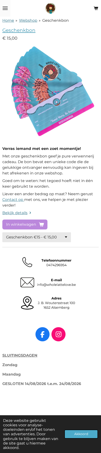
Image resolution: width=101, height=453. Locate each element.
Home (8, 20)
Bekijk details (14, 213)
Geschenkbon (55, 20)
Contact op (13, 199)
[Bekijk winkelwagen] (96, 8)
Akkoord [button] (81, 434)
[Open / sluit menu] (5, 8)
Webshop (28, 20)
